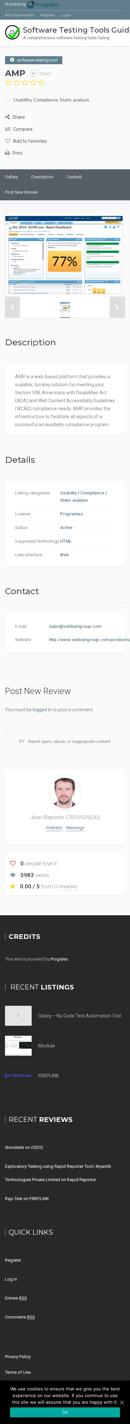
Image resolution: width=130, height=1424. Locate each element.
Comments (20, 1317)
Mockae (46, 1045)
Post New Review (21, 192)
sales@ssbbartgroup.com (75, 626)
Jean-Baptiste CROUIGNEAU (65, 817)
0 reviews (65, 886)
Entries (16, 1298)
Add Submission (19, 15)
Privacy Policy (18, 1356)
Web (64, 554)
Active (66, 527)
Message (75, 827)
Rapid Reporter (81, 1179)
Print (17, 153)
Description (42, 176)
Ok (65, 1412)
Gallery (11, 176)
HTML (66, 541)
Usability (22, 99)
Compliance (45, 99)
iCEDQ (37, 1147)
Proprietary (71, 513)
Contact (74, 176)
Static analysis (74, 99)
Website (54, 827)
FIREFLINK (48, 1075)
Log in (11, 1279)
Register (47, 15)
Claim (44, 73)
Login (66, 15)
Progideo (59, 959)
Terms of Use (18, 1372)
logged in (42, 709)
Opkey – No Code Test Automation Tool (79, 1015)
